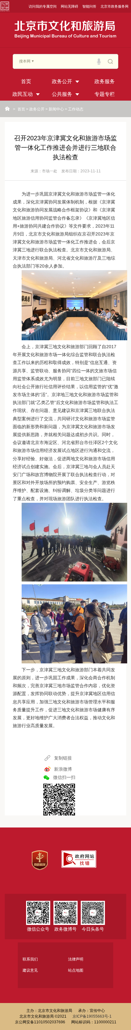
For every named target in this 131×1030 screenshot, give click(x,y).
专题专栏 (104, 94)
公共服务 (62, 94)
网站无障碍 (69, 6)
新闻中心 (56, 109)
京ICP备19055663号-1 (92, 1016)
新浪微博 (63, 769)
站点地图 (75, 970)
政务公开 (62, 81)
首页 (26, 81)
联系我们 (30, 959)
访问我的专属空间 (43, 6)
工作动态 (75, 109)
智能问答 (89, 6)
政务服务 (104, 81)
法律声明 (75, 959)
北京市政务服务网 (114, 6)
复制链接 (63, 758)
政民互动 (22, 94)
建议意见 (30, 970)
